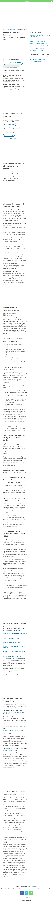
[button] (51, 1)
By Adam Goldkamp (12, 313)
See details (17, 128)
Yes (29, 886)
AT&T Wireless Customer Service (38, 59)
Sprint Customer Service (36, 61)
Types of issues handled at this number (39, 46)
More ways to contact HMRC (37, 50)
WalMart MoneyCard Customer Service (39, 57)
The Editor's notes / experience (37, 48)
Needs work (34, 886)
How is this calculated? (15, 89)
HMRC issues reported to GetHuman (12, 675)
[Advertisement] (15, 101)
